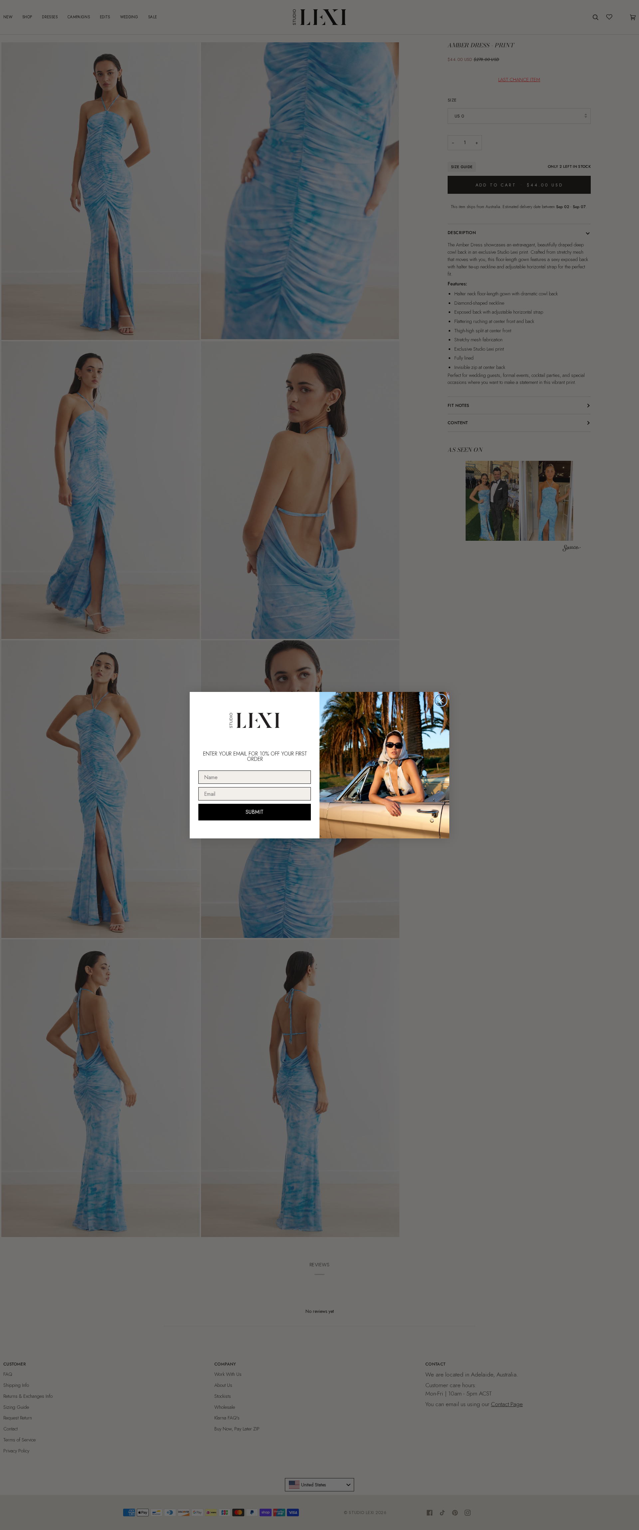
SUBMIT (255, 812)
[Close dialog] (441, 700)
